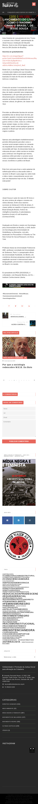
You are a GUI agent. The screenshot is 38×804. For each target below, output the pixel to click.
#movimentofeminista (11, 614)
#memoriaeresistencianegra (18, 612)
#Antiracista (8, 574)
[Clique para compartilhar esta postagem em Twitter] (15, 306)
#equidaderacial (14, 596)
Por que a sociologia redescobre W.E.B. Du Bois (17, 365)
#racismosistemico (14, 626)
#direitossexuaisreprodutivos (15, 592)
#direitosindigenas (11, 590)
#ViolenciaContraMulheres (13, 635)
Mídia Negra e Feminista (13, 357)
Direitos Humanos (9, 704)
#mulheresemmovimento (12, 617)
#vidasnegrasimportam (15, 634)
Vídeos (5, 730)
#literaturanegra (23, 611)
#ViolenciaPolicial (11, 638)
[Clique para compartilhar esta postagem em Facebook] (9, 306)
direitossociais (27, 642)
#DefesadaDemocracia (15, 583)
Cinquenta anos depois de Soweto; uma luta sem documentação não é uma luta (18, 12)
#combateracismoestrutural (18, 576)
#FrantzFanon (21, 606)
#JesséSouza (23, 293)
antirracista (11, 642)
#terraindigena (10, 632)
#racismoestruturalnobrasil (12, 296)
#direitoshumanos (13, 589)
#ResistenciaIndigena (14, 628)
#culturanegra (8, 581)
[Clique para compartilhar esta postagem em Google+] (22, 306)
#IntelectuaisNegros (15, 609)
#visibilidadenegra (9, 640)
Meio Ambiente (7, 708)
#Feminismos (8, 606)
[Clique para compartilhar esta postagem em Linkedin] (29, 306)
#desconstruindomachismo (11, 584)
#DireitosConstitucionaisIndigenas (15, 587)
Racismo (6, 643)
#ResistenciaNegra (18, 630)
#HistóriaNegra (10, 607)
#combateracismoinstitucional (16, 577)
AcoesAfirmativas (26, 640)
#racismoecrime (9, 622)
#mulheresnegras (10, 619)
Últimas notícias (8, 726)
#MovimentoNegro (15, 615)
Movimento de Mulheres (12, 717)
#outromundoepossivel (11, 620)
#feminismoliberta (14, 601)
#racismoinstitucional (18, 623)
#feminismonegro (16, 603)
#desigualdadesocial (11, 585)
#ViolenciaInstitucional (12, 637)
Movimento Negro (9, 721)
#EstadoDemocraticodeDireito (18, 599)
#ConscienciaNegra (15, 579)
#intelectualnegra (9, 611)
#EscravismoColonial (10, 293)
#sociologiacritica (9, 298)
